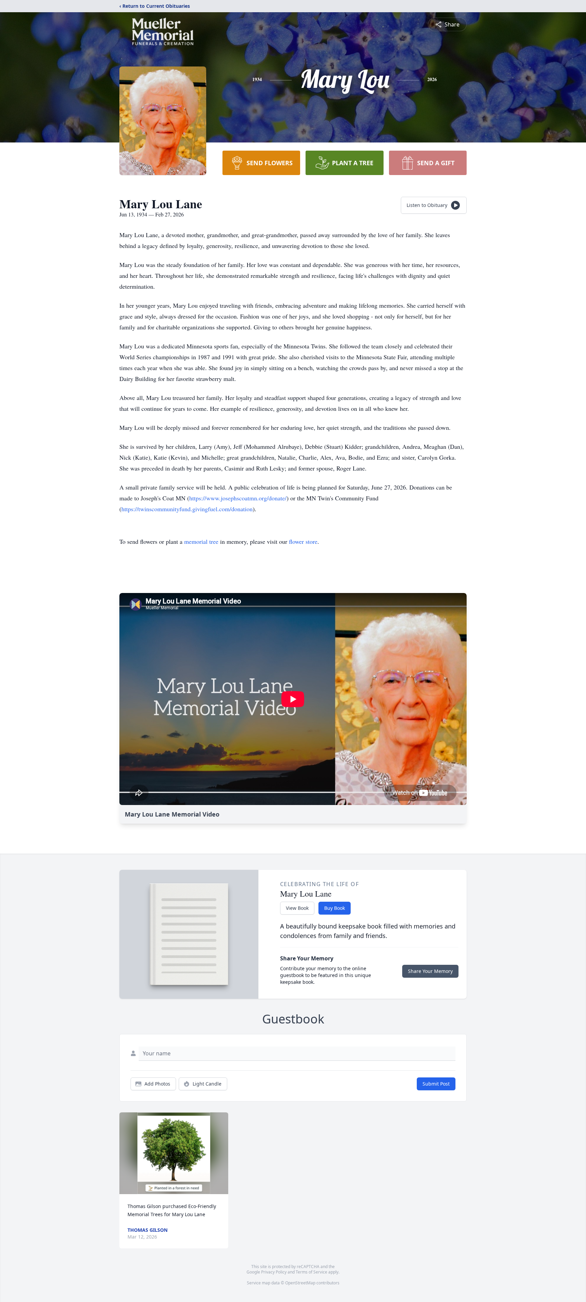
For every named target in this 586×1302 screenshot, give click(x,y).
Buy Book (334, 908)
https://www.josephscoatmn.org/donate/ (238, 498)
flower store (303, 541)
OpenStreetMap (300, 1283)
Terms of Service (311, 1272)
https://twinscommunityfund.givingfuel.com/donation (187, 509)
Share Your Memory (430, 971)
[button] (173, 1153)
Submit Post (436, 1083)
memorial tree (201, 541)
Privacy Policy (274, 1272)
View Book (297, 908)
